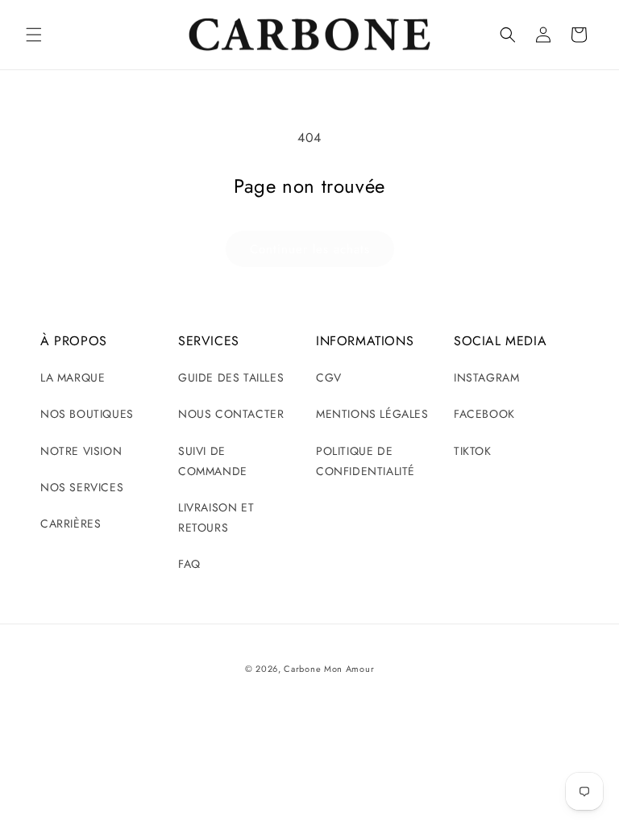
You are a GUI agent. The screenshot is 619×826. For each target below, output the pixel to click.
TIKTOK (473, 451)
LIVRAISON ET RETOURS (216, 517)
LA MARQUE (72, 377)
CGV (329, 377)
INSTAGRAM (486, 377)
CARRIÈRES (70, 523)
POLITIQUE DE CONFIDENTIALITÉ (365, 461)
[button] (34, 34)
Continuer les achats (310, 249)
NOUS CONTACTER (231, 414)
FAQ (189, 564)
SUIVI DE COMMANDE (212, 461)
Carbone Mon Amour (329, 668)
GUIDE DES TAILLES (231, 377)
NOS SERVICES (81, 487)
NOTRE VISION (81, 451)
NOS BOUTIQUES (87, 414)
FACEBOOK (484, 414)
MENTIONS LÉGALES (372, 414)
